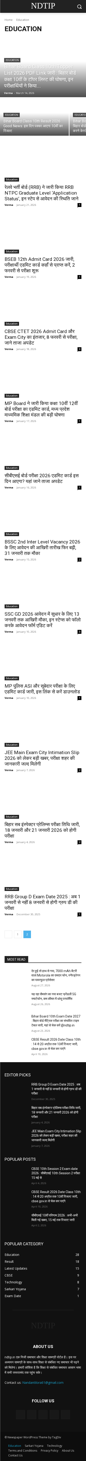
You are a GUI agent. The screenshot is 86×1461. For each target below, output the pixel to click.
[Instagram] (54, 1414)
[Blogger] (20, 1414)
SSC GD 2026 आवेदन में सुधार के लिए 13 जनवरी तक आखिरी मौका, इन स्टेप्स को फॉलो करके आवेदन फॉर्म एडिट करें (43, 619)
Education (12, 60)
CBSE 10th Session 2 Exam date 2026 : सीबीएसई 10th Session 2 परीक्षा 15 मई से (55, 1173)
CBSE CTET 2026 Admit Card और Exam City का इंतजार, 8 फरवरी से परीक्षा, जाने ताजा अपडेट (41, 337)
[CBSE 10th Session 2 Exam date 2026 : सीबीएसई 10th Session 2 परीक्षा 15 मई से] (16, 1175)
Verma (9, 205)
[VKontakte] (65, 1414)
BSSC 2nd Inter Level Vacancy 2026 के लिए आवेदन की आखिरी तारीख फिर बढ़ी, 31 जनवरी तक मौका (42, 547)
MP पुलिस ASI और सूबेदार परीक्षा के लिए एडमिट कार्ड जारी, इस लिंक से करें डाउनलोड (42, 689)
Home (9, 20)
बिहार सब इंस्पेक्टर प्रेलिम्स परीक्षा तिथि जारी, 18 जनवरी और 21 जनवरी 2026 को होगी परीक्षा (42, 830)
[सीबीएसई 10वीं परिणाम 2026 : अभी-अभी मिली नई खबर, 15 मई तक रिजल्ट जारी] (16, 1221)
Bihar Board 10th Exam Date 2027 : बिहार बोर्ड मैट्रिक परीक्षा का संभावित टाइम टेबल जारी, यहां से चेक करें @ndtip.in (55, 1020)
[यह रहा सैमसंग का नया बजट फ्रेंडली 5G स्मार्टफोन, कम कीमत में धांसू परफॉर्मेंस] (16, 1000)
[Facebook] (31, 1414)
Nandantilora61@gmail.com (43, 1382)
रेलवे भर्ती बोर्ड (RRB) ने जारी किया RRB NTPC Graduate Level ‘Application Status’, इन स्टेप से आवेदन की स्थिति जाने (41, 193)
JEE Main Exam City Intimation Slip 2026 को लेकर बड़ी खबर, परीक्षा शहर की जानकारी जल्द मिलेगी (42, 758)
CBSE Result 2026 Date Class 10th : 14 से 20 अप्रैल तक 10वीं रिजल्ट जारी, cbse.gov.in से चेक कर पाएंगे (56, 1044)
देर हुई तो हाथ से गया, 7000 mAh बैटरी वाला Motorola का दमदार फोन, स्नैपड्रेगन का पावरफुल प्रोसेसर (55, 975)
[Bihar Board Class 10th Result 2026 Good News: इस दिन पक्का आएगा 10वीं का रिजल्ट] (34, 117)
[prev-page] (8, 934)
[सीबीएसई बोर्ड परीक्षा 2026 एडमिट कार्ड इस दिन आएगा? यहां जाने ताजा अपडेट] (43, 450)
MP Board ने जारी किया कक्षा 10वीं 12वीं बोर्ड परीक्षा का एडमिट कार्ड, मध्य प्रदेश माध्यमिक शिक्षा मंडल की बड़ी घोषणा (41, 409)
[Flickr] (43, 1414)
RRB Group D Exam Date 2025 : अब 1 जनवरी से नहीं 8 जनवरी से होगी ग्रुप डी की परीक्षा (42, 902)
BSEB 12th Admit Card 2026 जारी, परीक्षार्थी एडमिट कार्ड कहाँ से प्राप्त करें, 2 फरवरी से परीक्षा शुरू (40, 264)
